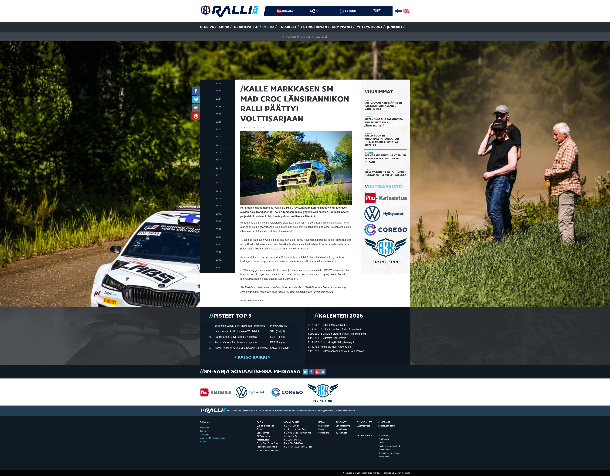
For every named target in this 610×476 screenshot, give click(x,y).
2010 (218, 206)
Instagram (204, 434)
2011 (218, 198)
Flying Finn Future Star (267, 443)
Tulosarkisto (341, 432)
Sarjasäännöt (263, 432)
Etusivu (207, 27)
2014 (218, 175)
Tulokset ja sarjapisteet (389, 446)
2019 (218, 137)
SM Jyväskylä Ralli (293, 439)
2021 (218, 121)
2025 (218, 91)
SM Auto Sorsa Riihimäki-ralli (297, 432)
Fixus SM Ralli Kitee (293, 443)
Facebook (204, 427)
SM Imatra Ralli (291, 436)
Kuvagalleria (320, 36)
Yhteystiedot (370, 27)
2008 (218, 221)
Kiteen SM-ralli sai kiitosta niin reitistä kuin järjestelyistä (383, 122)
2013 (218, 183)
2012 (218, 190)
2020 (218, 129)
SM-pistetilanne (343, 425)
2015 (218, 167)
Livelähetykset (363, 425)
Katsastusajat (263, 439)
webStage (377, 472)
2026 (218, 83)
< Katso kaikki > (252, 357)
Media (268, 27)
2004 (218, 252)
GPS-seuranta (263, 436)
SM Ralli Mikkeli (291, 425)
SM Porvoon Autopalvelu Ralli (298, 446)
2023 (218, 106)
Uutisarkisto (385, 187)
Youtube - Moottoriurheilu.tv (212, 438)
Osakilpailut (246, 27)
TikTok (203, 441)
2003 (218, 259)
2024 (218, 98)
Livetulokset (341, 429)
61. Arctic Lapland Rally (295, 429)
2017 (218, 152)
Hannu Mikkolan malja (267, 446)
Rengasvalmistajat (386, 425)
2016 (218, 160)
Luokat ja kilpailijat (265, 425)
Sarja (224, 27)
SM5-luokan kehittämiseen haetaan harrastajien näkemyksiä (383, 106)
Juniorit (394, 27)
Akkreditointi (290, 36)
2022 (218, 114)
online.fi (406, 472)
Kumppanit (342, 27)
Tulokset (288, 27)
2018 (218, 145)
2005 (218, 244)
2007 (218, 229)
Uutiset (305, 36)
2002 (218, 267)
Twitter (203, 431)
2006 (218, 236)
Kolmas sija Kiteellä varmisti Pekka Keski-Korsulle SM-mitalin (385, 158)
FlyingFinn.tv (314, 27)
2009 (218, 213)
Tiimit (259, 429)
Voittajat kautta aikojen (267, 450)
